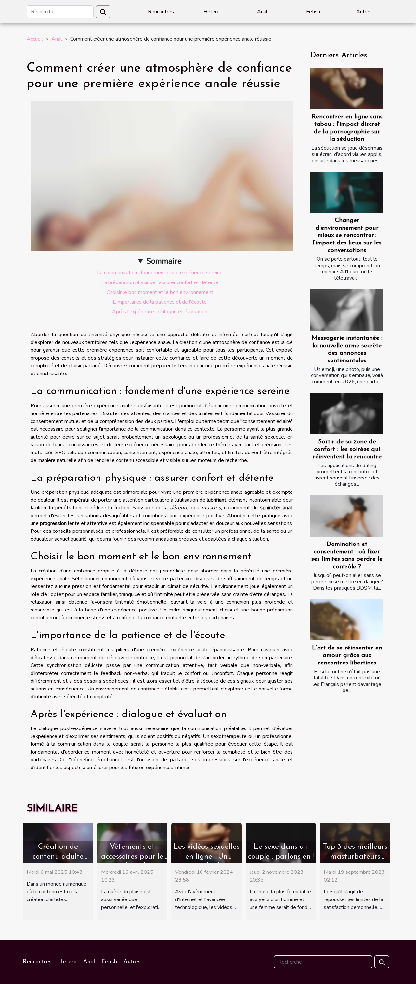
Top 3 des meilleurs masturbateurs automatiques (355, 856)
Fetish (313, 11)
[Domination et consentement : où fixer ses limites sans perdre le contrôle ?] (346, 516)
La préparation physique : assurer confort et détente (159, 282)
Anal (262, 11)
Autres (364, 11)
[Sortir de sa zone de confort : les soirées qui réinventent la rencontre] (346, 413)
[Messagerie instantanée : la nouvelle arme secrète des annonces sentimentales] (346, 309)
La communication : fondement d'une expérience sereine (160, 272)
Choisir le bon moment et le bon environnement (160, 292)
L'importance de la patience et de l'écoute (160, 302)
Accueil (35, 39)
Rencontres (161, 11)
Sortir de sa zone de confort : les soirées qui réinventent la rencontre (347, 449)
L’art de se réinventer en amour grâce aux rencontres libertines (347, 655)
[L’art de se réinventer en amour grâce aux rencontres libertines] (346, 619)
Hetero (211, 11)
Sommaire (164, 261)
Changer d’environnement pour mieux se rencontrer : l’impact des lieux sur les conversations (347, 235)
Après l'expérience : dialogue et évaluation (159, 311)
